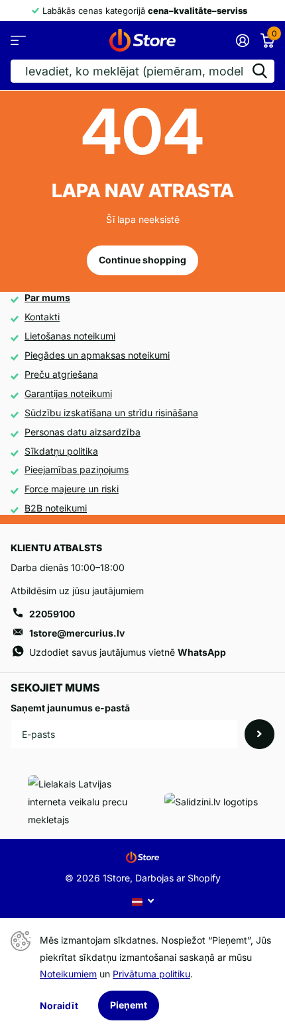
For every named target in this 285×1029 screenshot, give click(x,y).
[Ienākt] (242, 40)
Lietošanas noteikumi (70, 335)
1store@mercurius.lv (77, 633)
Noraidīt (59, 1005)
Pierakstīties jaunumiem (259, 734)
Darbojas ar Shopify (178, 877)
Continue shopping (142, 259)
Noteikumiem (68, 973)
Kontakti (42, 316)
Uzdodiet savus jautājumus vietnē (127, 652)
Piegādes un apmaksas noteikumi (97, 355)
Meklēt (259, 71)
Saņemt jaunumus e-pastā (70, 707)
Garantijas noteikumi (68, 393)
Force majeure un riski (72, 488)
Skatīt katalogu (18, 40)
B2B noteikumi (56, 508)
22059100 (52, 613)
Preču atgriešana (61, 374)
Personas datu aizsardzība (83, 431)
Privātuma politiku (151, 973)
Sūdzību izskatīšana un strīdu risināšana (111, 412)
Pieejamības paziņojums (77, 469)
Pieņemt (128, 1004)
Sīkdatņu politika (61, 451)
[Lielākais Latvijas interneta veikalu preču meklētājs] (87, 801)
